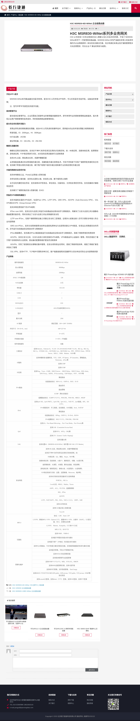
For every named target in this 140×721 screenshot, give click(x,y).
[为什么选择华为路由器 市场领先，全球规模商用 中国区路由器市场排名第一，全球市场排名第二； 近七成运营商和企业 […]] (40, 616)
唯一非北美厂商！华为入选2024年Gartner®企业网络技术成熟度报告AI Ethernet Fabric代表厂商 (118, 203)
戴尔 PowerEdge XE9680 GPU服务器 (119, 274)
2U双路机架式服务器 (127, 293)
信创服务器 (132, 184)
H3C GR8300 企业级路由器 (21, 588)
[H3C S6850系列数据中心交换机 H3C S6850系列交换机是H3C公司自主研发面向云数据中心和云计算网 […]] (87, 616)
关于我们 (124, 2)
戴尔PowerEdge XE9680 (115, 279)
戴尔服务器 (127, 308)
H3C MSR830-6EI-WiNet (20, 585)
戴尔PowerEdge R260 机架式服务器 (125, 313)
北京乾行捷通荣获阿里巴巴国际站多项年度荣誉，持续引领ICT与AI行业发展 (119, 180)
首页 (8, 15)
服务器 (116, 293)
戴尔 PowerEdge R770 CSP (119, 295)
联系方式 (134, 2)
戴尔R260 (119, 321)
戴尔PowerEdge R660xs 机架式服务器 (125, 300)
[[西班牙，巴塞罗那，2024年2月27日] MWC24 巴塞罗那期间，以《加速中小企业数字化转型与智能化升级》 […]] (16, 612)
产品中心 (14, 15)
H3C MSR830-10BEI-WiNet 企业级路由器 (26, 591)
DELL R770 (107, 295)
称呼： (16, 651)
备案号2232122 (89, 716)
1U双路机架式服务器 (110, 308)
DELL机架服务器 (111, 232)
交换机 (122, 237)
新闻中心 (123, 184)
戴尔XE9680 (126, 279)
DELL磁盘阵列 (110, 237)
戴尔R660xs (120, 308)
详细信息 (16, 628)
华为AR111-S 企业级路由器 (40, 629)
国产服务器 (107, 186)
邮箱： (16, 655)
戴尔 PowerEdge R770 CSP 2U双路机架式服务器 (126, 286)
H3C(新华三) (34, 585)
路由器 (20, 15)
